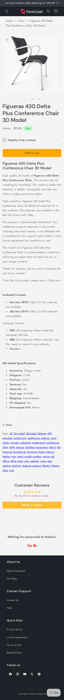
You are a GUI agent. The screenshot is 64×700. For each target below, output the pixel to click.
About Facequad (16, 570)
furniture (32, 452)
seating (7, 466)
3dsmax (42, 433)
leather (7, 456)
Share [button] (9, 425)
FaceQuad (41, 693)
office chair (16, 461)
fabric (52, 447)
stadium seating (31, 466)
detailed (30, 447)
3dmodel (31, 433)
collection (25, 443)
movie (46, 456)
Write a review (32, 505)
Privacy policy (14, 629)
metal (20, 456)
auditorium (20, 438)
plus (26, 461)
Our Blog (12, 578)
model (28, 456)
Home (9, 21)
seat (49, 461)
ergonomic (42, 447)
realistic (34, 461)
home (41, 452)
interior (50, 452)
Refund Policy (14, 652)
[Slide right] (39, 99)
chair (53, 438)
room (43, 461)
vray (11, 470)
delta (12, 447)
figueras (7, 452)
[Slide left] (24, 99)
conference (38, 443)
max (14, 456)
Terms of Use (14, 645)
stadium (16, 466)
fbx (59, 447)
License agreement (17, 637)
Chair (21, 21)
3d (11, 433)
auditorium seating (38, 438)
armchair (8, 438)
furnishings (19, 452)
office (6, 461)
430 (49, 433)
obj (53, 456)
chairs (6, 443)
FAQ (9, 608)
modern (37, 456)
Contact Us (13, 600)
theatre (46, 466)
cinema (14, 443)
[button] (7, 11)
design (20, 447)
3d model (19, 433)
